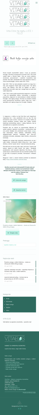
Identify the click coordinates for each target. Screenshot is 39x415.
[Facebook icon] (18, 409)
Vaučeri (8, 307)
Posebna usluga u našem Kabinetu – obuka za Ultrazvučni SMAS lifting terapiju (17, 263)
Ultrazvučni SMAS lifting (12, 362)
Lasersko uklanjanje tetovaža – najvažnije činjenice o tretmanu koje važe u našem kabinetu (19, 270)
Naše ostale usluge (11, 369)
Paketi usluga (10, 304)
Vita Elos (12, 46)
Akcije (7, 298)
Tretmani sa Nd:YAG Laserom (14, 367)
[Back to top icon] (35, 411)
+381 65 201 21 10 (12, 386)
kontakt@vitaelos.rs (14, 387)
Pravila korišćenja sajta (29, 392)
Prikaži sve (32, 43)
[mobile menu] (36, 2)
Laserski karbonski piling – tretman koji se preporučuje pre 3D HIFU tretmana (16, 278)
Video (7, 310)
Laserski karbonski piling (12, 365)
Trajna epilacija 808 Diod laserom (15, 364)
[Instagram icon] (20, 409)
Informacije (9, 301)
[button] (18, 409)
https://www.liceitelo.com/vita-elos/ (16, 159)
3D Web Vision (23, 406)
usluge (34, 131)
